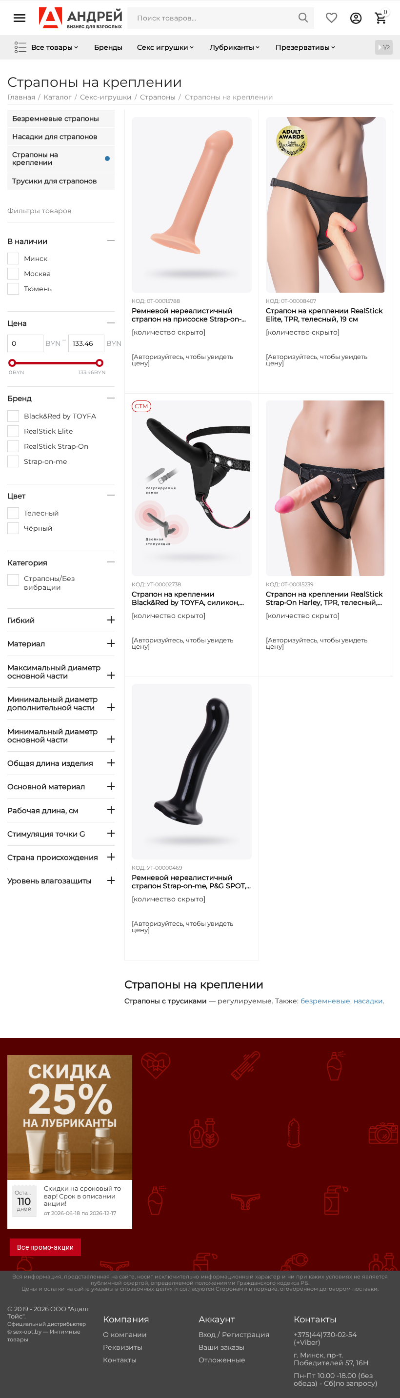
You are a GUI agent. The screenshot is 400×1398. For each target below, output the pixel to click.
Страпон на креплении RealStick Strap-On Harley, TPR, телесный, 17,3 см (324, 598)
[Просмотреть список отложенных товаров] (332, 18)
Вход (207, 1334)
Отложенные (222, 1360)
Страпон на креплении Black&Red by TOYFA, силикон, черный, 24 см (186, 598)
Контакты (120, 1360)
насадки (368, 1001)
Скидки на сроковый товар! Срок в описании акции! (83, 1196)
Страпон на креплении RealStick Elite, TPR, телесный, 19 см (324, 315)
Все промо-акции (45, 1247)
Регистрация (245, 1334)
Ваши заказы (221, 1347)
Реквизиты (122, 1347)
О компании (125, 1334)
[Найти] (303, 18)
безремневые (325, 1001)
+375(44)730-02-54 (325, 1334)
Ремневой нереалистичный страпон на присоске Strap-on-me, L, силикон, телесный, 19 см (188, 315)
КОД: (138, 301)
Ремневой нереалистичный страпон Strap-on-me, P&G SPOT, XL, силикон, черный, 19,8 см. (189, 882)
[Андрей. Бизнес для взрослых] (80, 17)
